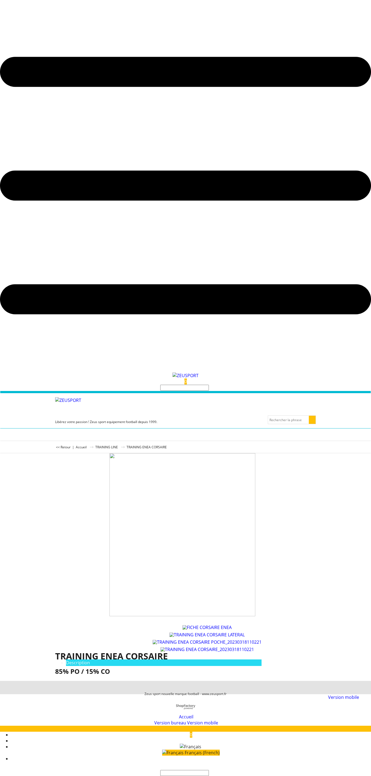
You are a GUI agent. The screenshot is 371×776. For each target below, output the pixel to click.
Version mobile (343, 697)
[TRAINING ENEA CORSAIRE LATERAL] (207, 634)
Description (78, 663)
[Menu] (185, 370)
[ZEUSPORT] (185, 375)
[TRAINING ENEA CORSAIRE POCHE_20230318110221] (207, 641)
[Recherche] (210, 388)
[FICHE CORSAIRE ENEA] (207, 627)
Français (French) (202, 753)
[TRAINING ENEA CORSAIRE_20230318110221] (207, 649)
